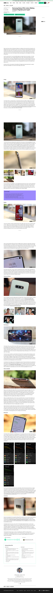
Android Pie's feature (15, 364)
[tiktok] (43, 590)
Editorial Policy (21, 590)
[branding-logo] (6, 3)
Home (4, 5)
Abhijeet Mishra (14, 11)
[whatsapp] (47, 590)
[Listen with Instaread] (7, 9)
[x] (40, 590)
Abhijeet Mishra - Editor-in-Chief (19, 574)
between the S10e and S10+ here (15, 305)
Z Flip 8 (25, 0)
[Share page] (6, 9)
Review (5, 586)
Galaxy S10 (8, 586)
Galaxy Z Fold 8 (17, 0)
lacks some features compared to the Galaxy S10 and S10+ (19, 519)
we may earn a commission (7, 12)
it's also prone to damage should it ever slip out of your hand (21, 106)
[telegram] (46, 590)
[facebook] (39, 590)
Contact (35, 590)
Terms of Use (28, 590)
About (17, 590)
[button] (45, 3)
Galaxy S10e (12, 586)
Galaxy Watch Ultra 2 (30, 0)
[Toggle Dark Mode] (46, 2)
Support (25, 590)
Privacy (32, 590)
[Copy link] (4, 9)
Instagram (38, 0)
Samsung (7, 5)
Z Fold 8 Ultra (22, 0)
